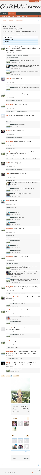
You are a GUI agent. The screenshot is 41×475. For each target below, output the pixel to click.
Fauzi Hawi (13, 271)
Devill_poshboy (10, 293)
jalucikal (12, 111)
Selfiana (8, 78)
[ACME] (20, 446)
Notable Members (6, 16)
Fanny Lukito (21, 55)
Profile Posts (8, 37)
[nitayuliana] (26, 441)
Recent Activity (9, 39)
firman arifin (9, 328)
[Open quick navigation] (38, 20)
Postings (7, 41)
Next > (17, 375)
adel (7, 115)
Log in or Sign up (34, 1)
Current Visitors (16, 16)
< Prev (3, 375)
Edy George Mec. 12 (12, 297)
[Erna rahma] (20, 441)
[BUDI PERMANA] (26, 446)
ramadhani (18, 293)
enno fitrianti (10, 47)
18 (28, 413)
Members (11, 13)
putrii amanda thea (10, 85)
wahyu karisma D (19, 158)
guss (11, 316)
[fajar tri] (14, 441)
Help (39, 470)
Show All (27, 451)
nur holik (13, 158)
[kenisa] (14, 429)
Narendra (8, 362)
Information (8, 44)
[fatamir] (14, 446)
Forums (4, 13)
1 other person (29, 158)
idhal (7, 162)
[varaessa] (26, 423)
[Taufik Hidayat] (14, 423)
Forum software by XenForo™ (7, 472)
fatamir (8, 200)
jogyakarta (26, 458)
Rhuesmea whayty (10, 55)
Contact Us (34, 470)
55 (27, 436)
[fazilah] (20, 423)
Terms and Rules (36, 472)
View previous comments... (12, 57)
